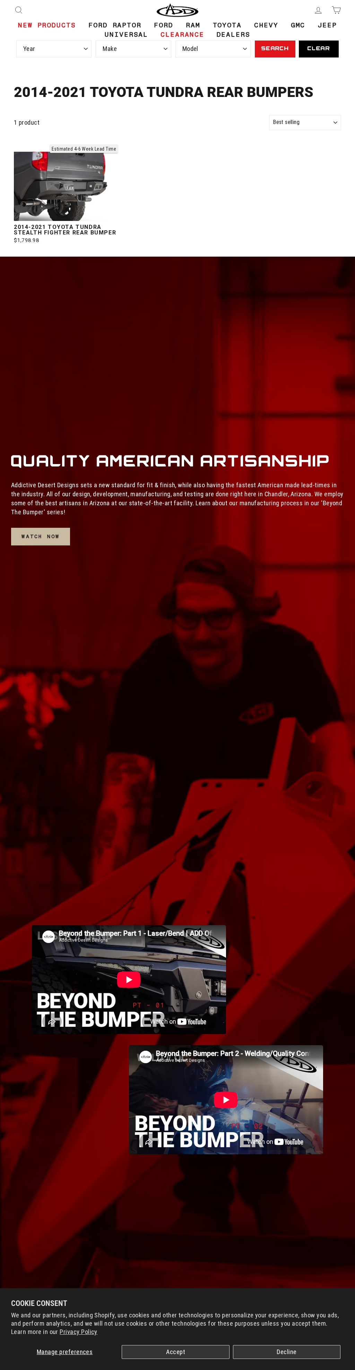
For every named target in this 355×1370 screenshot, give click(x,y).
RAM (193, 25)
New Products (47, 25)
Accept (175, 1352)
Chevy (266, 25)
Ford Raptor (114, 25)
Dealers (233, 34)
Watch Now (40, 536)
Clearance (182, 34)
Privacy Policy (78, 1332)
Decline (286, 1352)
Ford (163, 25)
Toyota (227, 25)
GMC (298, 25)
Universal (126, 34)
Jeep (327, 25)
